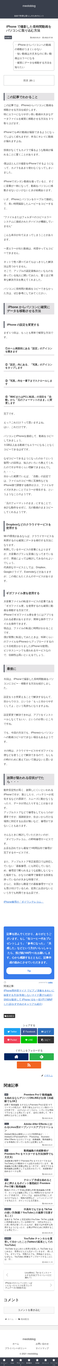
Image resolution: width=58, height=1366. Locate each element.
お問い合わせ (42, 1343)
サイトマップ (42, 1348)
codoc (50, 982)
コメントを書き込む (29, 1310)
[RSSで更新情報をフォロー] (29, 1064)
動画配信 (10, 1016)
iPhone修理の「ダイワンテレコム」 (24, 901)
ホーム (16, 1343)
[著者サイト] (16, 1056)
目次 (25, 80)
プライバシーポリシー (16, 1348)
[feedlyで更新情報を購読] (42, 1056)
